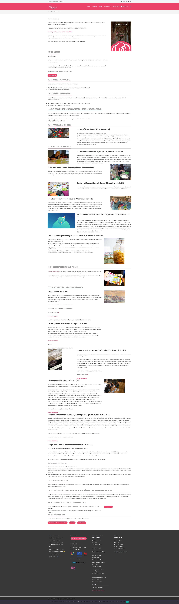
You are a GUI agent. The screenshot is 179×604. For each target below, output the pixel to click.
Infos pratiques (107, 6)
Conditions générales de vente (120, 552)
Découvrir (95, 6)
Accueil (88, 6)
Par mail (72, 522)
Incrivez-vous (108, 507)
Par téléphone (82, 522)
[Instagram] (126, 1)
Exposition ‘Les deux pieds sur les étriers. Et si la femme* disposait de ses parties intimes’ (56, 544)
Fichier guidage (52, 75)
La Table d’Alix (116, 6)
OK (127, 601)
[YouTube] (130, 1)
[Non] (177, 602)
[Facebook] (121, 1)
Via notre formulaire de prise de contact (57, 522)
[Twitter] (124, 1)
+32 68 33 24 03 (61, 1)
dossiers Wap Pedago (54, 271)
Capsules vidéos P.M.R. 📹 (53, 556)
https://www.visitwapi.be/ (76, 558)
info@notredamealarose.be (53, 1)
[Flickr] (128, 1)
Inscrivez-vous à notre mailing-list (78, 538)
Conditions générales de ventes (54, 553)
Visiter (100, 6)
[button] (127, 6)
